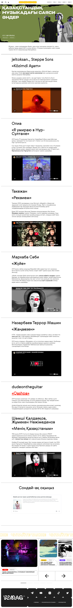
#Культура (5, 37)
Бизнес (64, 2)
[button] (46, 576)
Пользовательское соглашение (49, 602)
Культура (49, 2)
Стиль (54, 2)
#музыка (12, 37)
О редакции (36, 602)
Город (59, 2)
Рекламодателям (62, 602)
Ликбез (69, 2)
